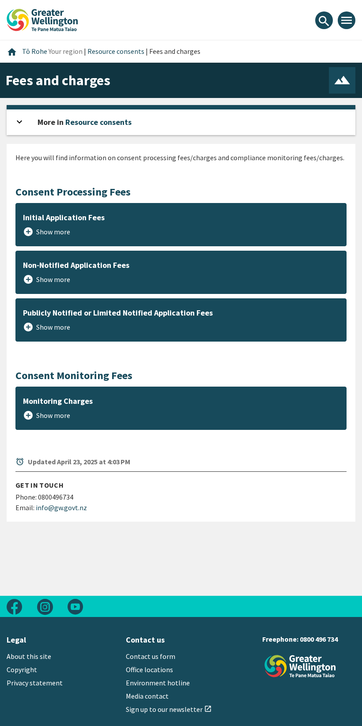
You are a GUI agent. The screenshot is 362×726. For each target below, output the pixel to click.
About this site (29, 656)
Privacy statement (35, 682)
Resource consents (98, 122)
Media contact (147, 696)
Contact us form (150, 656)
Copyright (22, 669)
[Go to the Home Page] (300, 666)
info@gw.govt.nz (61, 507)
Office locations (149, 669)
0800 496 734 (319, 639)
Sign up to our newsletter (169, 709)
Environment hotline (158, 682)
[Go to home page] (42, 19)
